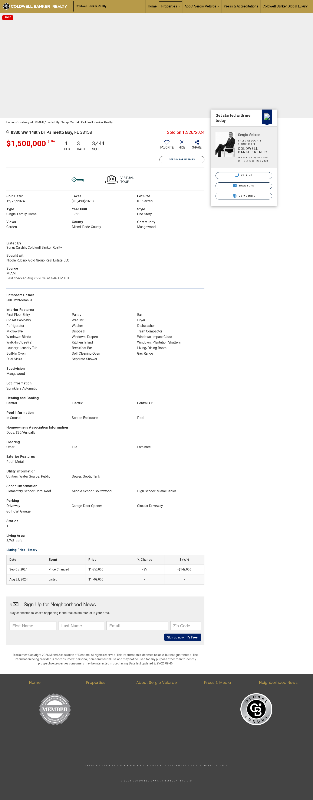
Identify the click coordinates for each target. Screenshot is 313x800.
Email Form (246, 185)
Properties (171, 8)
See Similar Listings (182, 159)
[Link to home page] (37, 6)
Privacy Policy (125, 765)
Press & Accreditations (241, 6)
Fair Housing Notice (209, 765)
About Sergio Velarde (202, 8)
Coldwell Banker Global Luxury (285, 6)
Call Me (246, 175)
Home (152, 6)
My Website (246, 196)
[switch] (166, 146)
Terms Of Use (96, 765)
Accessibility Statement (165, 765)
